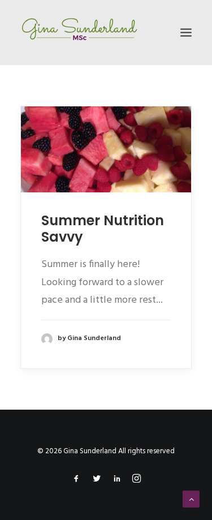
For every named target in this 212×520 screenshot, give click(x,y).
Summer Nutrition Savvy (102, 228)
